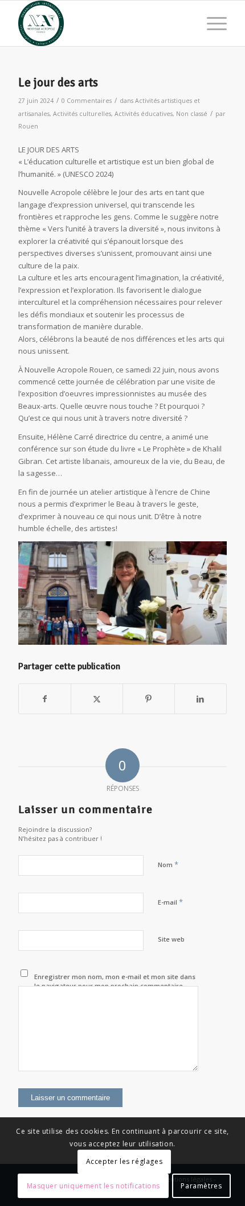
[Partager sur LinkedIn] (200, 699)
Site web (171, 939)
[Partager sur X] (96, 699)
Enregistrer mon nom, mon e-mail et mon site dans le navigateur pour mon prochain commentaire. (114, 981)
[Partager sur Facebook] (45, 699)
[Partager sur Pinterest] (148, 699)
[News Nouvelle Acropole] (101, 23)
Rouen (28, 126)
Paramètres (201, 1186)
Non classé (191, 114)
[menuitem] (211, 23)
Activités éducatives (144, 114)
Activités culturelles (82, 114)
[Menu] (211, 23)
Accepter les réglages (124, 1161)
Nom (168, 864)
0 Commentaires (87, 101)
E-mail (170, 902)
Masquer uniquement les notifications (94, 1186)
